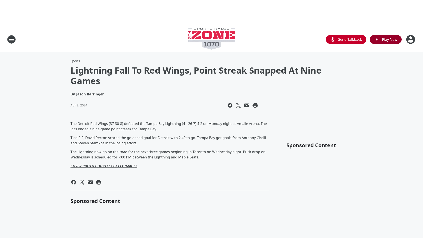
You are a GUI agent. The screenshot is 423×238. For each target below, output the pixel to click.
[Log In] (411, 39)
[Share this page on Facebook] (230, 105)
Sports (75, 61)
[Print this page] (255, 105)
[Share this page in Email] (247, 105)
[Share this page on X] (238, 105)
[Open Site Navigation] (11, 39)
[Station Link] (211, 39)
